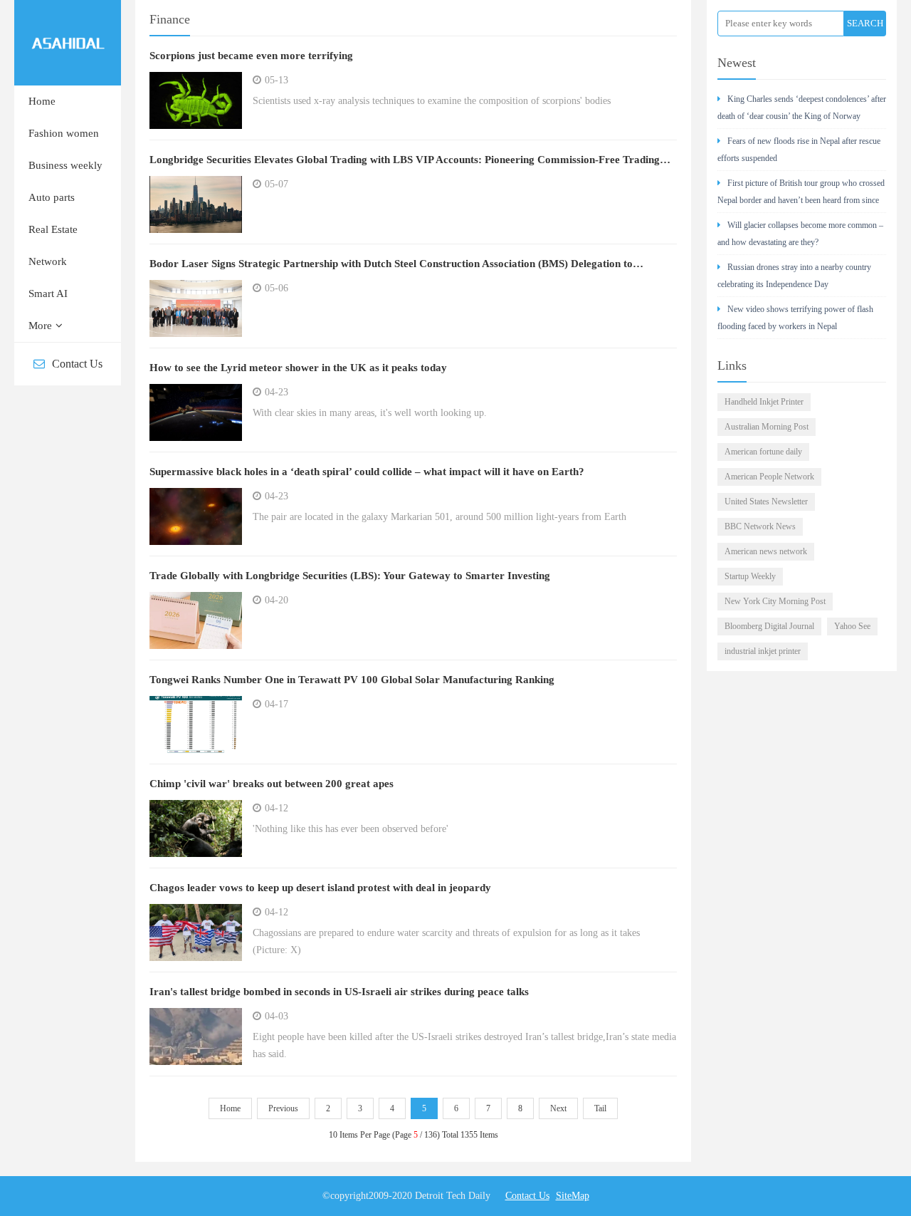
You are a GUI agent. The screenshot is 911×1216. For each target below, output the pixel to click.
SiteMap (572, 1195)
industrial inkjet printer (763, 651)
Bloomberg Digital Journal (769, 626)
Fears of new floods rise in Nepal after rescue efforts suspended (798, 149)
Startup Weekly (750, 576)
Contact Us (77, 364)
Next (558, 1108)
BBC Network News (760, 526)
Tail (600, 1108)
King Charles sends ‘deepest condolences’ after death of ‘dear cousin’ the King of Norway (801, 107)
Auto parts (51, 197)
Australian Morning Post (767, 427)
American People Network (769, 477)
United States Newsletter (766, 501)
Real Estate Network (53, 245)
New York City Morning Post (775, 601)
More (40, 325)
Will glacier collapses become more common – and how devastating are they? (800, 233)
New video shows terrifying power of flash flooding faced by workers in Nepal (795, 317)
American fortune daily (763, 452)
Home (42, 101)
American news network (766, 551)
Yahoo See (852, 626)
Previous (283, 1108)
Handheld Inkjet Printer (764, 402)
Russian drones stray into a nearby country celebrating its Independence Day (794, 275)
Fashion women (63, 133)
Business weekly (65, 165)
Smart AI (48, 293)
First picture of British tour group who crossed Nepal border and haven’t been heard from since (801, 191)
